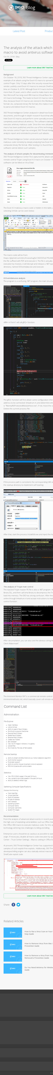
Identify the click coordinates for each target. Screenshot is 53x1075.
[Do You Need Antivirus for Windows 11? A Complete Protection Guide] (13, 968)
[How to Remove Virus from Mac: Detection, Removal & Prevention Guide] (13, 944)
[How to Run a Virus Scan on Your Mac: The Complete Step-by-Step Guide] (13, 933)
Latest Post (19, 31)
